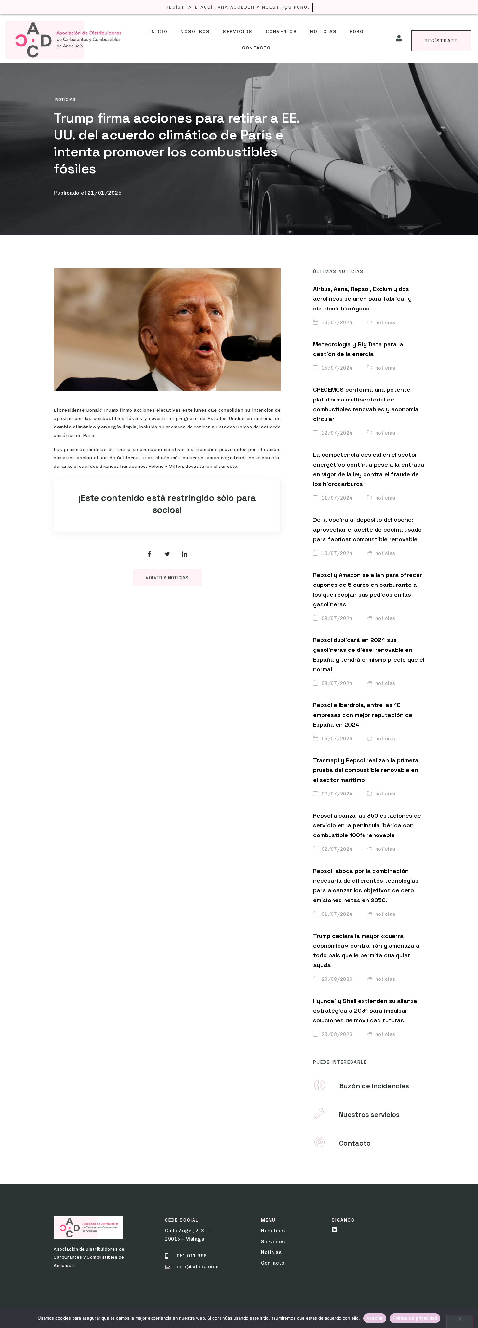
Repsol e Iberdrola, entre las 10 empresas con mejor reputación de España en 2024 (362, 714)
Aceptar (374, 1318)
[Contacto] (319, 1142)
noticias (65, 99)
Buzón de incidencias (374, 1086)
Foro (357, 31)
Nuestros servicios (369, 1114)
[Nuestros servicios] (319, 1113)
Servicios (238, 31)
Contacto (256, 48)
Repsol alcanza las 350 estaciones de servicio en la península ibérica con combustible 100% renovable (367, 825)
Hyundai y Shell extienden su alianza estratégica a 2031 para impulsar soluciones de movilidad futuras (365, 1010)
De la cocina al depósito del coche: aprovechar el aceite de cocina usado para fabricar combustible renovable (367, 529)
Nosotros (195, 31)
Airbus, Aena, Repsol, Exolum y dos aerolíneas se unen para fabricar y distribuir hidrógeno (362, 298)
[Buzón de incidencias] (319, 1085)
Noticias (323, 31)
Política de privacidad (415, 1318)
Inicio (158, 31)
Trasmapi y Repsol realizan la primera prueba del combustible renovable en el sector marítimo (365, 769)
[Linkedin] (334, 1229)
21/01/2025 (104, 193)
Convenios (281, 31)
